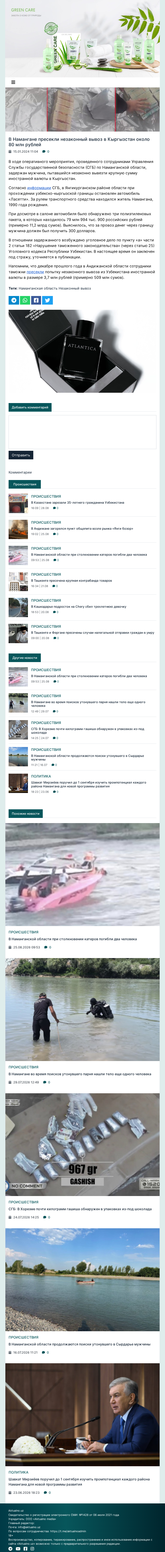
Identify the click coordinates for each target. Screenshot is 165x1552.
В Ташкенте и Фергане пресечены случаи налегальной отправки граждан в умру (92, 632)
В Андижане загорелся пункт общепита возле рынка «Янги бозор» (82, 528)
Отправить (21, 455)
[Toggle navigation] (13, 82)
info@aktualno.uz (29, 1527)
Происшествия (46, 496)
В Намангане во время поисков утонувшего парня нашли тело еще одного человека (80, 1074)
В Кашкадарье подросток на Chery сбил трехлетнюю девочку (78, 606)
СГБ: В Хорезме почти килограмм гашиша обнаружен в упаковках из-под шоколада (80, 1209)
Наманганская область (38, 288)
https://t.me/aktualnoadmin (68, 1531)
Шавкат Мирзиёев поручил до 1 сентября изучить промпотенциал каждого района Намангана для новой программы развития (88, 784)
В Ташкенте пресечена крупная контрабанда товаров (71, 580)
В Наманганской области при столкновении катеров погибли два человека (89, 554)
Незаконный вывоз (75, 288)
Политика (41, 776)
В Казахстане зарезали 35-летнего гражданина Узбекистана (77, 502)
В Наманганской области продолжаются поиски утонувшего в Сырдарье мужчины (79, 1344)
